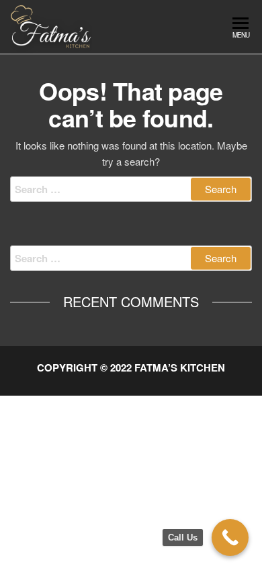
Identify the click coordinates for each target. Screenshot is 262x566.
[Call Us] (230, 537)
